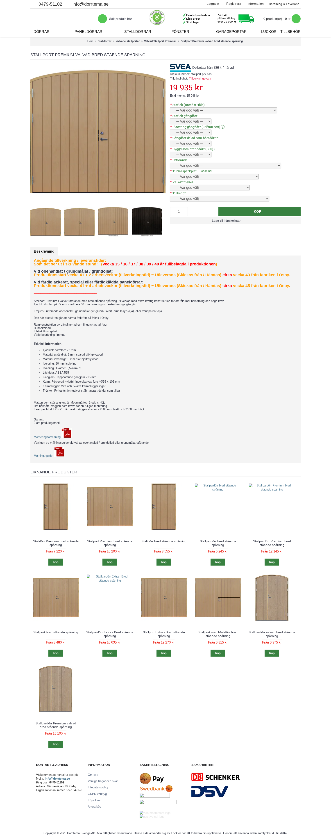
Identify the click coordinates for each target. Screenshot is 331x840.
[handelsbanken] (155, 796)
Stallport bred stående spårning (55, 632)
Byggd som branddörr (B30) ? (193, 149)
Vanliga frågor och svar (103, 781)
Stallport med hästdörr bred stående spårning (218, 633)
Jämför (256, 220)
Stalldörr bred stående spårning (163, 541)
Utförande (179, 160)
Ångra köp (94, 806)
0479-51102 (50, 4)
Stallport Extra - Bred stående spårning (164, 633)
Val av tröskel (182, 182)
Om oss (93, 774)
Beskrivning (44, 251)
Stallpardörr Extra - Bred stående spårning (109, 633)
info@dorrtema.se (91, 4)
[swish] (158, 803)
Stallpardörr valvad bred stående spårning (272, 633)
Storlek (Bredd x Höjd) (188, 105)
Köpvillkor (94, 800)
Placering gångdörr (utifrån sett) (196, 127)
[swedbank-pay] (152, 783)
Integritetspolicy (98, 787)
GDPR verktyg (97, 794)
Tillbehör (179, 193)
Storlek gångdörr (184, 116)
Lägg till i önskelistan (226, 220)
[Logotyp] (64, 19)
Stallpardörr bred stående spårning (218, 542)
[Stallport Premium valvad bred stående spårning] (98, 131)
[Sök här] (102, 18)
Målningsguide (44, 455)
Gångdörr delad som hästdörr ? (195, 138)
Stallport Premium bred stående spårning (109, 542)
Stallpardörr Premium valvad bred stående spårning (56, 724)
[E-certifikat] (157, 19)
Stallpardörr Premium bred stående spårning (272, 542)
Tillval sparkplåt (184, 171)
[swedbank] (156, 791)
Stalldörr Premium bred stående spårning (56, 542)
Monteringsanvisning (47, 437)
